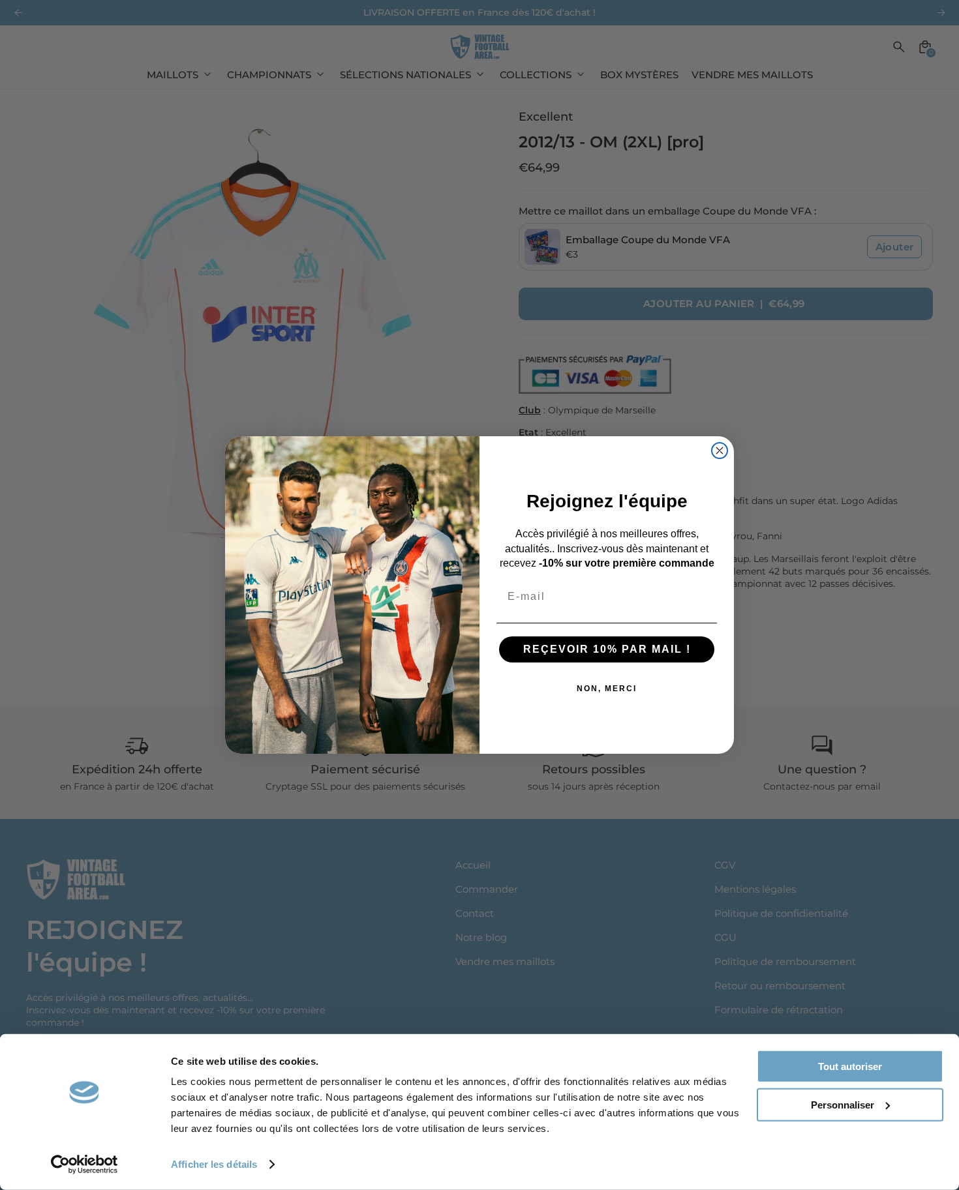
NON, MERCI (607, 688)
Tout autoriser (850, 1066)
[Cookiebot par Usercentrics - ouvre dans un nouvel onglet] (84, 1164)
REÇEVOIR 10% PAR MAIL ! (607, 649)
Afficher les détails (214, 1164)
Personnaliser (842, 1104)
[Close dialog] (719, 450)
